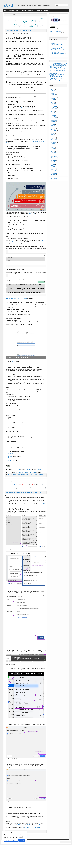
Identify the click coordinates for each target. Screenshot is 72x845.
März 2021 (53, 151)
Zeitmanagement (52, 81)
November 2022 (54, 129)
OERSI (28, 107)
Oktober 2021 (53, 142)
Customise (7, 840)
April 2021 (53, 150)
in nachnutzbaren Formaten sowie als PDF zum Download (25, 472)
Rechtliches (46, 10)
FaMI (54, 64)
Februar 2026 (53, 93)
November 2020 (54, 156)
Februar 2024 (53, 115)
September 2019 (54, 173)
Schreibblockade (52, 72)
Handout (27, 503)
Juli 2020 (53, 161)
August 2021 (53, 144)
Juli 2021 (53, 146)
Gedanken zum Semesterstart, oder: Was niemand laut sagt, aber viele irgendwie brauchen (58, 55)
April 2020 (53, 165)
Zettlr (55, 81)
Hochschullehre (26, 474)
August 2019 (53, 174)
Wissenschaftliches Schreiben (57, 79)
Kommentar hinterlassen (24, 33)
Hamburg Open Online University (14, 454)
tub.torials (9, 5)
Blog (5, 10)
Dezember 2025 (54, 95)
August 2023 (53, 121)
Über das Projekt (38, 10)
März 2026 (53, 91)
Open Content (35, 474)
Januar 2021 (53, 153)
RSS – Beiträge (54, 178)
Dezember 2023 (54, 116)
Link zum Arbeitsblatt (16, 362)
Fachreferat (51, 64)
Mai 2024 (53, 111)
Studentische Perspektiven (58, 74)
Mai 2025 (53, 99)
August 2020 (53, 160)
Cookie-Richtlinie (28, 843)
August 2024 (53, 110)
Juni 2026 (53, 88)
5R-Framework (11, 461)
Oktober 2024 (53, 107)
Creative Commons (54, 63)
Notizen (59, 67)
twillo (24, 107)
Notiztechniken (62, 68)
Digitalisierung (61, 63)
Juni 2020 (53, 162)
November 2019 (54, 170)
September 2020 (54, 159)
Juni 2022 (53, 131)
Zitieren (57, 81)
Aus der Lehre (11, 10)
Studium (64, 74)
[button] (45, 342)
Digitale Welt (17, 474)
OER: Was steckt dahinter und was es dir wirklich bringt (18, 30)
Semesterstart (59, 73)
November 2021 (54, 140)
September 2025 (54, 98)
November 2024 (54, 106)
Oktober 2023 (53, 119)
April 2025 (53, 101)
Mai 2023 (53, 124)
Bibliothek (13, 474)
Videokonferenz (52, 75)
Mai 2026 (53, 89)
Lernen (51, 66)
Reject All (14, 840)
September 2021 (54, 143)
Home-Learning (52, 65)
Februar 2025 (53, 103)
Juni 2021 (53, 147)
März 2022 (53, 135)
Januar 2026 (53, 94)
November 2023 (54, 117)
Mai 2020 (53, 164)
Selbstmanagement (53, 73)
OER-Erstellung (54, 70)
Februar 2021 (53, 152)
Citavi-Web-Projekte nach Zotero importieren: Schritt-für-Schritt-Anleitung (23, 492)
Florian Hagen (15, 33)
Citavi (51, 63)
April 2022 (53, 134)
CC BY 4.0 (33, 213)
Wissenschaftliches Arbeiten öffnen (23, 306)
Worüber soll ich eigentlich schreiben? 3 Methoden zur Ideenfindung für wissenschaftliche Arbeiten (58, 51)
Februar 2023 (53, 128)
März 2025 (53, 102)
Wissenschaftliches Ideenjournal (60, 78)
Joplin (56, 65)
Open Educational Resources (56, 71)
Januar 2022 (53, 138)
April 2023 (53, 125)
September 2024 (54, 108)
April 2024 (53, 112)
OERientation (8, 133)
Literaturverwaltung (57, 66)
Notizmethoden (54, 69)
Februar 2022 (53, 137)
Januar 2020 (53, 169)
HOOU (21, 107)
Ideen (54, 65)
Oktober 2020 (53, 157)
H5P (55, 64)
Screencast (59, 72)
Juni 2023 (53, 122)
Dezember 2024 (54, 104)
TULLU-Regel (29, 469)
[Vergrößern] (44, 183)
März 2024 (53, 113)
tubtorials (14, 495)
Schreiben (56, 72)
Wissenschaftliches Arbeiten (56, 77)
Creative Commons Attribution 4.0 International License (57, 31)
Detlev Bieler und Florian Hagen (31, 826)
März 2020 (53, 166)
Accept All (22, 840)
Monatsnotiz (53, 67)
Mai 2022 (53, 133)
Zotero (61, 81)
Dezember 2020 (54, 155)
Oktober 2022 (53, 130)
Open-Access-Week (60, 70)
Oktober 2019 (53, 171)
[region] (14, 837)
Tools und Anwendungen (21, 10)
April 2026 (53, 90)
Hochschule (59, 64)
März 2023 (53, 126)
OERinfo (29, 213)
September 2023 (54, 120)
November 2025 (54, 97)
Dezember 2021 (54, 139)
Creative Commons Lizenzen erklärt (15, 457)
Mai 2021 (53, 148)
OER (32, 474)
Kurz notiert (30, 10)
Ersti (66, 63)
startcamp (51, 74)
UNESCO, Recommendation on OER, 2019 (26, 90)
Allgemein (9, 474)
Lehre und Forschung (61, 65)
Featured (21, 474)
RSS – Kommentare (54, 179)
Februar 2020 (53, 168)
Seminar (63, 73)
